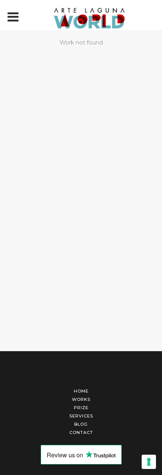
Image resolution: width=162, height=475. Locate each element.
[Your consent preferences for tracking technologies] (149, 462)
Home (81, 391)
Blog (81, 424)
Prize (81, 407)
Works (81, 399)
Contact (81, 432)
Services (81, 416)
